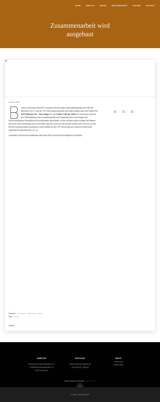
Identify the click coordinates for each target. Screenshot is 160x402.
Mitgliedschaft (120, 6)
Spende (103, 6)
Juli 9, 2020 (15, 102)
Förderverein (31, 313)
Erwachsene (21, 313)
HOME (78, 6)
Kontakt (150, 6)
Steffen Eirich (90, 381)
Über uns (90, 6)
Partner (136, 6)
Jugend (39, 313)
